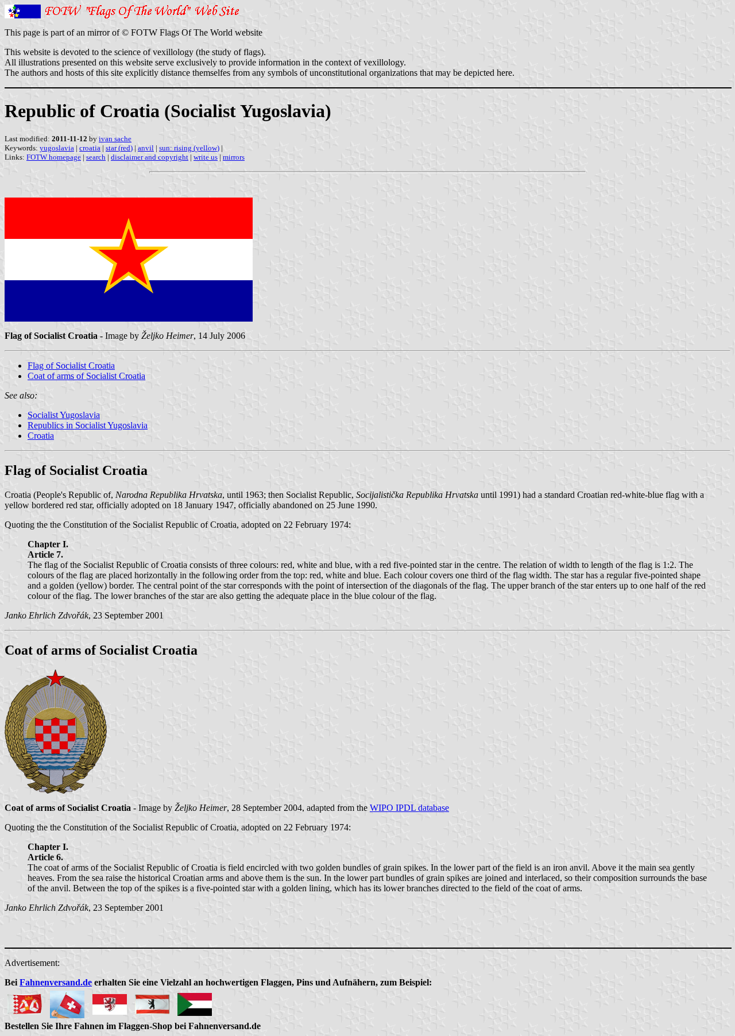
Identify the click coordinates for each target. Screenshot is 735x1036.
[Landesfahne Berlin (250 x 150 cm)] (152, 1001)
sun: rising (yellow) (189, 148)
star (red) (119, 148)
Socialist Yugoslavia (64, 415)
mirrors (234, 157)
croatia (89, 148)
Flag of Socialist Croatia (71, 365)
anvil (146, 148)
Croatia (41, 435)
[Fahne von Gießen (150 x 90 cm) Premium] (110, 1001)
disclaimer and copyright (149, 157)
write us (206, 157)
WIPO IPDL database (409, 808)
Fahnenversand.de (56, 982)
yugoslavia (57, 148)
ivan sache (115, 138)
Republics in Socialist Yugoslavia (88, 425)
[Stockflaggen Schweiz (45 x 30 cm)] (67, 1001)
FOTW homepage (53, 157)
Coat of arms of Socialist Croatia (86, 376)
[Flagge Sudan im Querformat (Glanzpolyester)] (195, 1001)
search (96, 157)
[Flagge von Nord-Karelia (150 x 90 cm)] (25, 1001)
